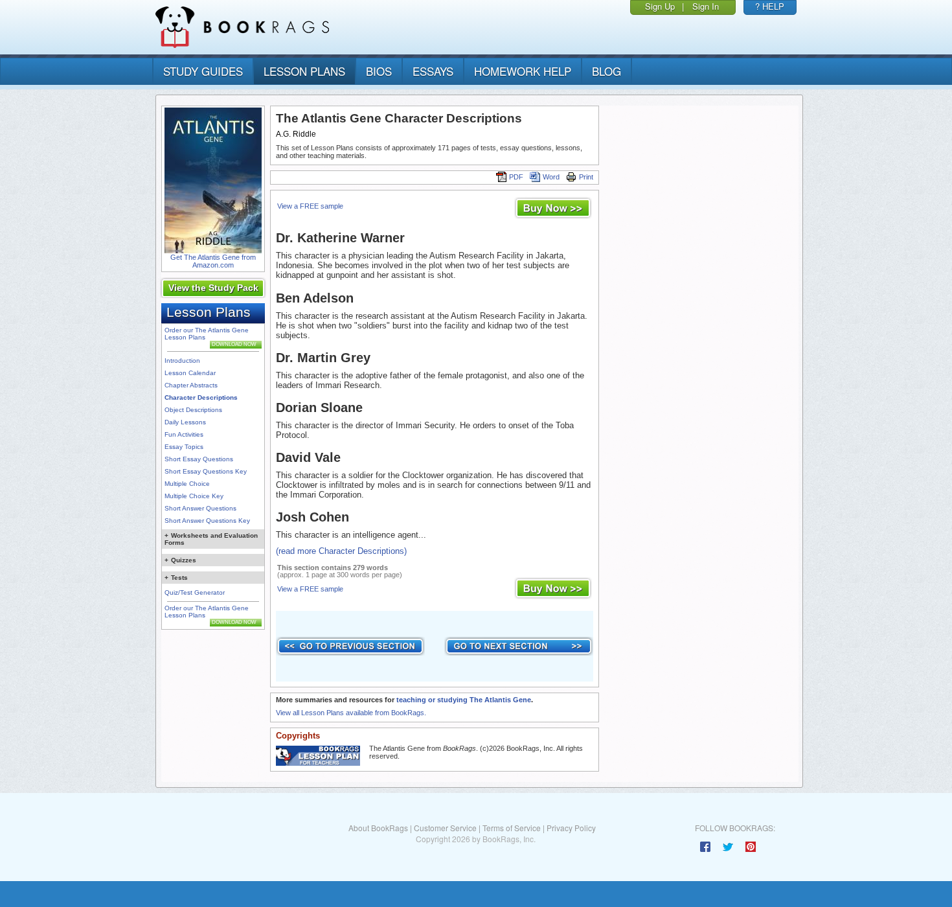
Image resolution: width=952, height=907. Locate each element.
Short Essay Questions (198, 459)
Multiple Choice (187, 483)
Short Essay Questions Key (205, 471)
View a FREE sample (310, 206)
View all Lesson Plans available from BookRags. (351, 713)
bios (379, 71)
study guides (203, 71)
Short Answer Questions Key (207, 520)
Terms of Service (511, 827)
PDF (516, 177)
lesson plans (304, 71)
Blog (606, 71)
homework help (522, 71)
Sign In (705, 6)
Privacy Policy (571, 827)
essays (433, 71)
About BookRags (378, 827)
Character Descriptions (201, 397)
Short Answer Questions (200, 508)
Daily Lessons (185, 422)
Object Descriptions (193, 409)
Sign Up (660, 6)
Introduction (182, 360)
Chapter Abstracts (191, 385)
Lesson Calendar (190, 372)
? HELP (769, 6)
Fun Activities (183, 434)
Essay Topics (183, 446)
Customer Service (445, 827)
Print (586, 177)
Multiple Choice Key (193, 495)
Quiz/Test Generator (194, 592)
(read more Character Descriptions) (341, 551)
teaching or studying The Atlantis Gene (463, 700)
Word (551, 177)
